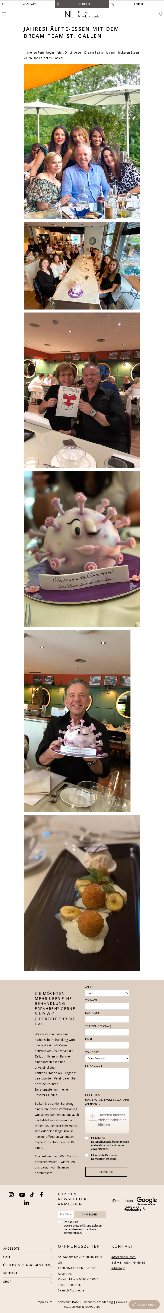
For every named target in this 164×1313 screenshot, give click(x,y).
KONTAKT (10, 1273)
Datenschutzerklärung (105, 1142)
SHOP (7, 1281)
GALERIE (9, 1257)
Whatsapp (118, 1268)
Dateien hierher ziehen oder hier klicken (112, 1119)
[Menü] (4, 14)
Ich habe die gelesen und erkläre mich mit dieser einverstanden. (110, 1143)
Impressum (44, 1302)
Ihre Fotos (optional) (107, 1099)
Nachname (92, 1013)
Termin (84, 4)
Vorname (91, 1000)
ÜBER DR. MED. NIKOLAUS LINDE (27, 1265)
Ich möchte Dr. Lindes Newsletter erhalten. (104, 1157)
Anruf (139, 4)
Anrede (90, 987)
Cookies (121, 1302)
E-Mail (89, 1039)
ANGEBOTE (11, 1248)
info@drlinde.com (123, 1257)
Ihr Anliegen (93, 1066)
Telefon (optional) (98, 1026)
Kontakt (29, 4)
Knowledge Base (67, 1302)
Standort (92, 1052)
